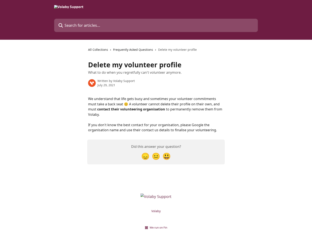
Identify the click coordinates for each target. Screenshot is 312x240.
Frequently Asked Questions (133, 50)
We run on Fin (158, 227)
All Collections (98, 50)
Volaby (156, 211)
